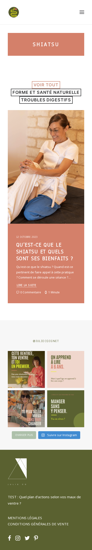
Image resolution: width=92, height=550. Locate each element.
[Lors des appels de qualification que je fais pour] (26, 408)
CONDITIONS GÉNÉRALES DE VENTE (38, 524)
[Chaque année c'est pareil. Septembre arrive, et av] (26, 369)
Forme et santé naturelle (46, 92)
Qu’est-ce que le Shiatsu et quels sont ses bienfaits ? (44, 251)
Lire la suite (27, 285)
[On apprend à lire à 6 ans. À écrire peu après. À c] (65, 369)
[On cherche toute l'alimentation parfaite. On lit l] (65, 408)
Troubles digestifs (46, 99)
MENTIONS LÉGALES (25, 517)
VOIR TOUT (45, 84)
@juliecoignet (46, 341)
